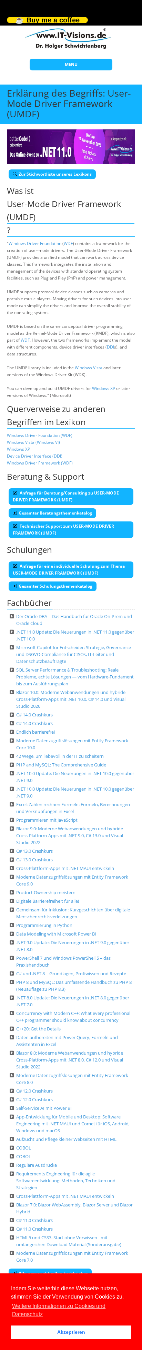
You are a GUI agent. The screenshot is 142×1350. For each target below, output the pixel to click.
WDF (68, 243)
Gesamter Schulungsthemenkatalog (55, 586)
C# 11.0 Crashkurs (34, 1220)
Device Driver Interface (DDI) (34, 456)
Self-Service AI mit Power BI (44, 1108)
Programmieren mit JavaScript (47, 820)
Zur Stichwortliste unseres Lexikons (55, 174)
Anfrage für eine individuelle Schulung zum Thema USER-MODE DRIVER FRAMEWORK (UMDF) (69, 569)
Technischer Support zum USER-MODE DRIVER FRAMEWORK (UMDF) (63, 529)
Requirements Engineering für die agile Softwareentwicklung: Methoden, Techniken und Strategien (65, 1181)
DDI (110, 347)
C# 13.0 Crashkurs (34, 851)
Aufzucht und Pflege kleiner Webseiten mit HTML (66, 1139)
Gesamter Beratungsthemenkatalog (55, 513)
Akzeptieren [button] (71, 1332)
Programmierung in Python (44, 925)
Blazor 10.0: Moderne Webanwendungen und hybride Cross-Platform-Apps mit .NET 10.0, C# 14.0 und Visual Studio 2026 (70, 699)
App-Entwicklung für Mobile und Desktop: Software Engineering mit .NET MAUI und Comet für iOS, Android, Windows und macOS (73, 1124)
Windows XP (103, 388)
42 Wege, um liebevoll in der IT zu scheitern (60, 756)
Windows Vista (88, 368)
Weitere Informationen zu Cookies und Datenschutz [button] (58, 1310)
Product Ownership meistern (45, 892)
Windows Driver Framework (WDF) (40, 463)
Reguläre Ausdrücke (36, 1165)
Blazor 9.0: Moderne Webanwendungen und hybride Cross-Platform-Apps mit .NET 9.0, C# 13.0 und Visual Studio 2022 (69, 835)
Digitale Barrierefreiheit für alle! (47, 901)
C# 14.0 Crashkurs (34, 715)
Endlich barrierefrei (35, 732)
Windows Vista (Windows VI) (33, 442)
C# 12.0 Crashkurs (34, 1091)
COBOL (23, 1148)
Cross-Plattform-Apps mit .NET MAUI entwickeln (65, 868)
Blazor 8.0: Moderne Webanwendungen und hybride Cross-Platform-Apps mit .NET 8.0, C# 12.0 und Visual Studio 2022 (69, 1060)
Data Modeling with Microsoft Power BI (56, 934)
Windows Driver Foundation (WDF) (39, 435)
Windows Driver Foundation (35, 243)
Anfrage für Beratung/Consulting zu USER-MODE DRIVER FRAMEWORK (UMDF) (66, 496)
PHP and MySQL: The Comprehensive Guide (61, 765)
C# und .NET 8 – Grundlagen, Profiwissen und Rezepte (71, 973)
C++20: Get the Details (38, 1029)
